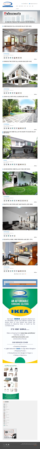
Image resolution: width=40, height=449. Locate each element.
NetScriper (35, 445)
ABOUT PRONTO (21, 6)
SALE (27, 6)
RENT (25, 6)
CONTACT (17, 8)
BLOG (30, 6)
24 (25, 273)
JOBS (32, 6)
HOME (17, 6)
